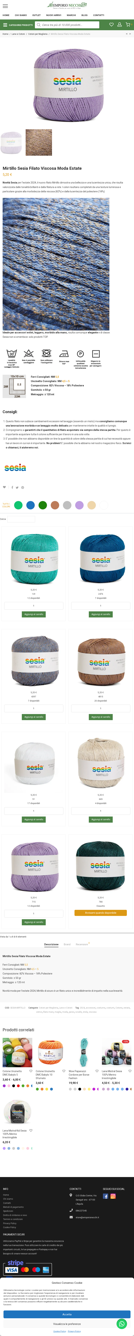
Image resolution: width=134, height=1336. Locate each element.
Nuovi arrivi (53, 15)
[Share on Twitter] (17, 487)
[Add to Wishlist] (6, 487)
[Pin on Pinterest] (22, 487)
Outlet (36, 15)
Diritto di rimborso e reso (15, 1215)
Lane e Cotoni (18, 34)
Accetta (67, 1314)
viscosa (92, 1012)
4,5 (64, 381)
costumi (110, 1008)
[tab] (51, 944)
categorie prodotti (21, 25)
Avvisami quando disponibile (100, 912)
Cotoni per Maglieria (37, 34)
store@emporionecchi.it (87, 1217)
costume (101, 1008)
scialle (78, 1012)
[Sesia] (16, 469)
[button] (122, 1324)
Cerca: (3, 519)
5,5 (57, 376)
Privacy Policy (74, 1331)
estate (127, 1008)
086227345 (81, 1211)
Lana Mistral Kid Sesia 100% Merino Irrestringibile (15, 1134)
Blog (84, 15)
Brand (67, 944)
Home (6, 15)
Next (130, 84)
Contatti (98, 15)
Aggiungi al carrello (33, 614)
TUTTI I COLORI (6, 505)
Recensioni (83, 944)
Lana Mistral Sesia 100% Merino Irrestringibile (112, 1074)
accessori (91, 1008)
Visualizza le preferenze (67, 1324)
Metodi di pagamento (13, 1207)
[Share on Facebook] (12, 487)
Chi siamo (21, 15)
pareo (71, 1012)
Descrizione (51, 944)
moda (65, 1012)
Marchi (71, 15)
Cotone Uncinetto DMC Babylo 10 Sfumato (45, 1074)
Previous (3, 84)
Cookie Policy (59, 1331)
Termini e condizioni (13, 1219)
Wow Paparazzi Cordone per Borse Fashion (79, 1074)
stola (85, 1012)
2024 (82, 1008)
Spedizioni (8, 1211)
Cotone (119, 1008)
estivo (39, 1012)
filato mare (48, 1012)
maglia (58, 1012)
